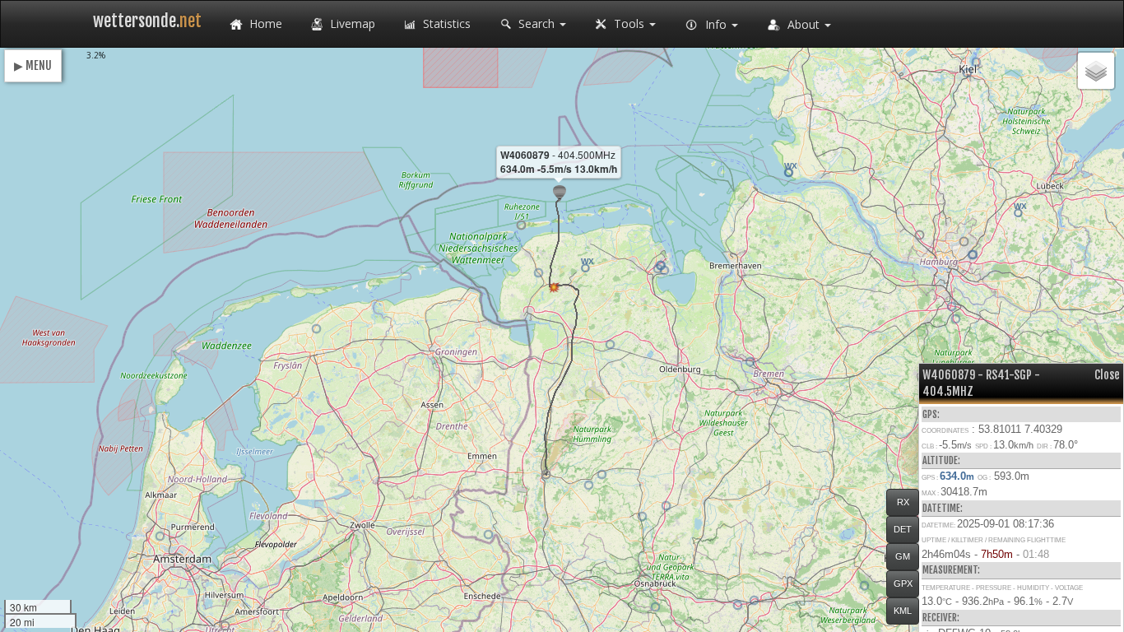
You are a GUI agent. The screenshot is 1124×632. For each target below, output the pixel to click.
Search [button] (536, 23)
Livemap (351, 23)
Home (264, 23)
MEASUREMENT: (951, 570)
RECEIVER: (940, 617)
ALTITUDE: (941, 460)
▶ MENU (33, 65)
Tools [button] (629, 23)
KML (903, 611)
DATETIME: (942, 508)
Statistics (445, 23)
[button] (546, 474)
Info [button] (716, 24)
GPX (903, 583)
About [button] (803, 24)
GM (902, 556)
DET (903, 529)
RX (903, 502)
